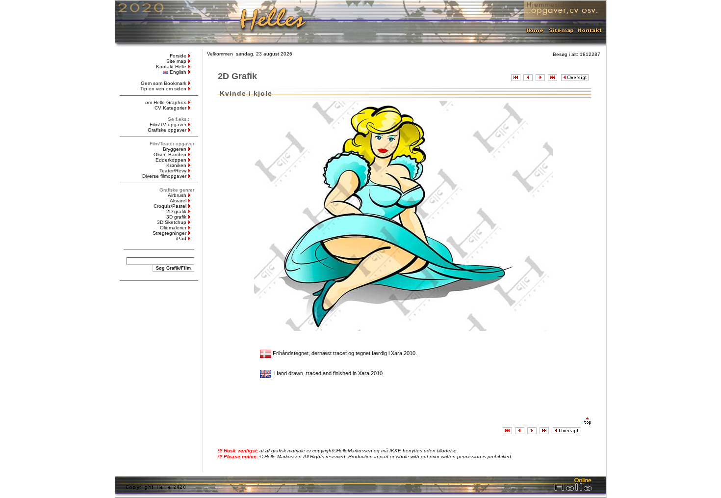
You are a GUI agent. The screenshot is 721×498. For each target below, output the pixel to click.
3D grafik (176, 217)
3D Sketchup (171, 222)
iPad (181, 238)
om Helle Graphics (165, 102)
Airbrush (177, 195)
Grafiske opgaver (167, 130)
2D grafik (176, 211)
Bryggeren (174, 149)
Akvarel (178, 200)
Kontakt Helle (171, 66)
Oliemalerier (173, 227)
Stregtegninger (169, 233)
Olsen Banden (170, 154)
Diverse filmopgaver (164, 176)
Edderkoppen (170, 160)
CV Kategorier (170, 108)
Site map (176, 61)
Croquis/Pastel (170, 206)
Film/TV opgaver (168, 124)
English (178, 72)
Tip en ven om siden (163, 88)
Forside (178, 55)
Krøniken (176, 165)
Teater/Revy (172, 170)
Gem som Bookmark (163, 83)
